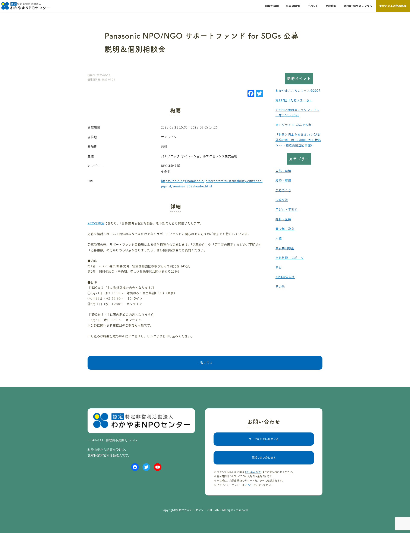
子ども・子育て (286, 209)
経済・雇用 (283, 180)
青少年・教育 (284, 228)
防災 (278, 267)
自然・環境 (283, 171)
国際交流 (281, 200)
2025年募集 (96, 223)
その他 (280, 286)
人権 (278, 238)
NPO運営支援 (285, 277)
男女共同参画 (284, 248)
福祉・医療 (283, 219)
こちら (249, 484)
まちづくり (283, 190)
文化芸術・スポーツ (289, 258)
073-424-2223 (253, 472)
